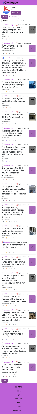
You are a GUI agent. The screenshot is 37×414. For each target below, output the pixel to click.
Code (18, 407)
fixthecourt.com (5, 219)
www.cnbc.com (5, 105)
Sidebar (15, 13)
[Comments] (32, 63)
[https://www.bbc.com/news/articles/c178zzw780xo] (32, 29)
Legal (18, 395)
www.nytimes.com (6, 121)
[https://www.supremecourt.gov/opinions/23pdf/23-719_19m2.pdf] (32, 262)
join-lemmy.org (18, 410)
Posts (5, 17)
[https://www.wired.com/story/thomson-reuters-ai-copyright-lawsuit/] (32, 84)
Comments (13, 17)
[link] (6, 39)
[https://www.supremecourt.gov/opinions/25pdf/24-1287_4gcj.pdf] (32, 48)
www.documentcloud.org (8, 374)
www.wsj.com (5, 137)
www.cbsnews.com (6, 287)
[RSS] (23, 20)
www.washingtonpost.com (8, 336)
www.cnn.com (5, 322)
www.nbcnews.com (6, 235)
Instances (18, 399)
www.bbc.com (5, 36)
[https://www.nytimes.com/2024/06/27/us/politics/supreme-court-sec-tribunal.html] (32, 117)
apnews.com (4, 158)
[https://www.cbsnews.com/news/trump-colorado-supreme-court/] (32, 278)
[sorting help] (21, 20)
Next (4, 381)
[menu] (34, 2)
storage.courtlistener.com (8, 177)
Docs (18, 403)
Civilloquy (11, 2)
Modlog (18, 391)
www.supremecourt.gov (7, 50)
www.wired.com (5, 89)
